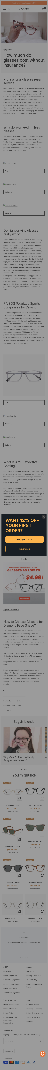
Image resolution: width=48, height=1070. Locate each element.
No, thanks (24, 549)
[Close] (44, 517)
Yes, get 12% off (24, 539)
